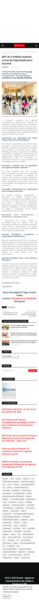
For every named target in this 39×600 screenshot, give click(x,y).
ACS (4, 484)
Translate (16, 358)
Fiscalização (11, 540)
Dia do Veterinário (28, 537)
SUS (4, 487)
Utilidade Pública (7, 558)
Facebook (30, 298)
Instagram (17, 298)
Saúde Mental (17, 531)
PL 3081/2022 (10, 546)
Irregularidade (7, 528)
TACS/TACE (27, 555)
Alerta (12, 479)
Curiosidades (30, 505)
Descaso (21, 502)
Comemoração (15, 511)
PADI (24, 528)
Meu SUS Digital (25, 540)
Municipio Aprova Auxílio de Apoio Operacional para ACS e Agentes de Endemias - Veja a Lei (19, 438)
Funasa (16, 525)
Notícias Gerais (31, 499)
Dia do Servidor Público (14, 537)
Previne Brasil (12, 502)
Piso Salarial (6, 490)
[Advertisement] (19, 21)
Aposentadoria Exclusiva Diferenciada (13, 496)
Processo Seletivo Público (10, 549)
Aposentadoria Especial (27, 484)
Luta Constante (30, 508)
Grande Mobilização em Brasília (11, 517)
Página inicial (5, 52)
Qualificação (31, 552)
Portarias (16, 484)
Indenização (23, 525)
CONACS (23, 511)
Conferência (24, 519)
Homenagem (26, 517)
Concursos (26, 479)
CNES (4, 537)
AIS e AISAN (27, 531)
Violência (9, 487)
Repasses (5, 511)
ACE (32, 479)
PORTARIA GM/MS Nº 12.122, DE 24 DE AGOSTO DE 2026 (19, 410)
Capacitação (13, 52)
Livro (17, 540)
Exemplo (29, 493)
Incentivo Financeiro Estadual (11, 519)
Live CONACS (16, 528)
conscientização (7, 522)
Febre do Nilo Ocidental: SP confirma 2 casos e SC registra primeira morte (17, 451)
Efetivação (5, 499)
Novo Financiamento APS (21, 487)
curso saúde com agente (17, 499)
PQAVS (5, 502)
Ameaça (13, 534)
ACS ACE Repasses (8, 508)
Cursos (9, 484)
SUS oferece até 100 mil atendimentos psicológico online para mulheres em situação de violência (19, 423)
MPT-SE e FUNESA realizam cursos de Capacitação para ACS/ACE (22, 326)
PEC (4, 546)
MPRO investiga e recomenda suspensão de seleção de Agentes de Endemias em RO (19, 464)
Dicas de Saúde (7, 525)
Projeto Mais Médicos (25, 549)
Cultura (32, 519)
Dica (4, 540)
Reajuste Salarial (7, 531)
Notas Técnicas (7, 543)
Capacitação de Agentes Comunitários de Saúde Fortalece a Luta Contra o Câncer (24, 341)
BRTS (19, 534)
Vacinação (28, 496)
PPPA (18, 546)
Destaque (5, 479)
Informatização (7, 493)
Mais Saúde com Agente (27, 481)
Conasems (17, 522)
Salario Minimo (19, 508)
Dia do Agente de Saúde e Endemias (23, 514)
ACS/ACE (18, 479)
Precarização (31, 528)
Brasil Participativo (28, 534)
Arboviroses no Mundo (18, 505)
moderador (5, 67)
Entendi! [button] (6, 596)
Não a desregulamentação (27, 543)
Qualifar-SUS (21, 552)
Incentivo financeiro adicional (11, 481)
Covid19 (24, 522)
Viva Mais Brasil (25, 558)
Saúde (4, 555)
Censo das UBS (7, 514)
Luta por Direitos (26, 490)
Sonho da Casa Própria (15, 555)
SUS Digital (29, 502)
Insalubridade (16, 490)
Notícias (16, 543)
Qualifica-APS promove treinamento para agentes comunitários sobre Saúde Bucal (24, 334)
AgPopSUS (6, 534)
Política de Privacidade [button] (11, 592)
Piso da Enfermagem (19, 493)
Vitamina (16, 558)
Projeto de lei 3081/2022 (9, 552)
